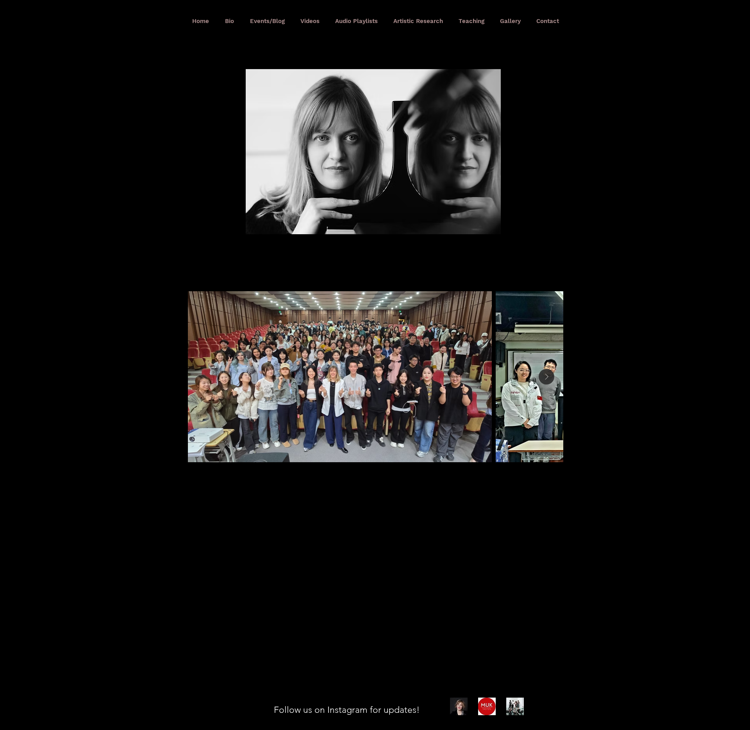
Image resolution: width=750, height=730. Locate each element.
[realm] (515, 706)
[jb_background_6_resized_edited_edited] (459, 706)
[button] (373, 151)
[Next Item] (546, 377)
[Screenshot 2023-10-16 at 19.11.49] (487, 706)
